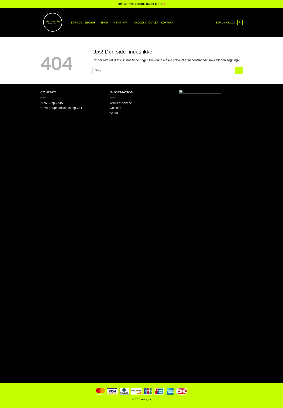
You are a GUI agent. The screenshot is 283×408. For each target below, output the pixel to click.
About (114, 113)
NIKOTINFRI (120, 22)
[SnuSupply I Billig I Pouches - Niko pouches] (52, 22)
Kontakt (167, 22)
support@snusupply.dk (67, 108)
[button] (229, 22)
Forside (76, 22)
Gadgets (140, 22)
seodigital (146, 399)
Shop (104, 22)
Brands (90, 22)
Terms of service (121, 103)
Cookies (115, 108)
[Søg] (212, 22)
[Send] (239, 70)
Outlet (153, 22)
